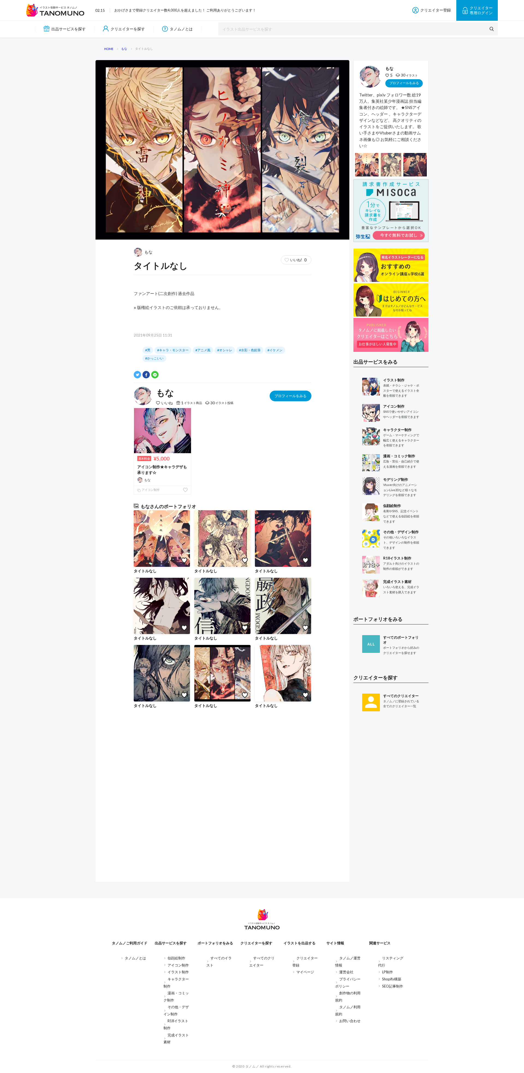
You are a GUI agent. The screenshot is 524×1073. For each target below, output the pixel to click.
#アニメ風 (202, 350)
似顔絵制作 (176, 958)
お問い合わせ (350, 1021)
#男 (147, 350)
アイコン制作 (150, 489)
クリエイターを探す (128, 28)
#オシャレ (224, 350)
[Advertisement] (390, 805)
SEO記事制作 (392, 986)
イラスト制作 (178, 972)
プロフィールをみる (290, 396)
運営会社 (346, 972)
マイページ (305, 972)
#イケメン (274, 350)
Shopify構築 (391, 979)
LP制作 (387, 972)
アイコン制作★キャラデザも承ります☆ (162, 469)
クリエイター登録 (435, 10)
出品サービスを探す (68, 28)
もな (148, 251)
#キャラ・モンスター (173, 350)
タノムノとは (181, 28)
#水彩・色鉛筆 (250, 350)
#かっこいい (154, 358)
